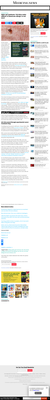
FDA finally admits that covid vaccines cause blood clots (40, 165)
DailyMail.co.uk (4, 235)
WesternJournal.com (5, 232)
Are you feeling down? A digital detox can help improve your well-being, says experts (41, 81)
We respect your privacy (18, 375)
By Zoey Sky (41, 65)
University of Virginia (18, 127)
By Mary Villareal (41, 78)
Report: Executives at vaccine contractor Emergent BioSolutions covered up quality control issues (41, 132)
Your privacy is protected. (5, 267)
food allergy (14, 251)
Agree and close (38, 393)
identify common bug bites (18, 184)
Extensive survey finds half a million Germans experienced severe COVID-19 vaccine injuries (41, 69)
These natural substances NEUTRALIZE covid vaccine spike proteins (41, 108)
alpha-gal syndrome (16, 249)
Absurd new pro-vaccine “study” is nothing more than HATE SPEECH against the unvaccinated (41, 114)
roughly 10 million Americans (5, 59)
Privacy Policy (25, 384)
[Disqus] (15, 318)
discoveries (26, 249)
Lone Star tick (20, 251)
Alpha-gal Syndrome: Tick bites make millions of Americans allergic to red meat (42, 57)
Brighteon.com (4, 237)
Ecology (3, 251)
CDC (22, 249)
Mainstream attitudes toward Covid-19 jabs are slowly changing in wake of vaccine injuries (42, 51)
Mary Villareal (11, 20)
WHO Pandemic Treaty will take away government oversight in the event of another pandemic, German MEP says (42, 75)
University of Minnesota (20, 65)
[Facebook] (15, 240)
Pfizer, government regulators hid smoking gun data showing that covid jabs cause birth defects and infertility (41, 152)
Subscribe (44, 398)
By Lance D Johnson (42, 142)
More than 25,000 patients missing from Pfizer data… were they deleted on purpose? (41, 146)
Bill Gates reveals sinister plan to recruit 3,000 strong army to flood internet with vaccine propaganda (41, 87)
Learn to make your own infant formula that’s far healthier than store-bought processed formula (41, 46)
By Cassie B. (41, 54)
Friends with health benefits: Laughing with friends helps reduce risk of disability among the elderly (42, 63)
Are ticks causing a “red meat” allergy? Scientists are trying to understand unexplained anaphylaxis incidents (15, 154)
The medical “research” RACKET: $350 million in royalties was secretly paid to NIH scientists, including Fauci (41, 94)
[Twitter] (15, 242)
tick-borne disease (9, 252)
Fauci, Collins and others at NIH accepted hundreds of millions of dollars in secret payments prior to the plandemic (42, 159)
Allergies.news (5, 181)
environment (8, 251)
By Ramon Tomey (41, 134)
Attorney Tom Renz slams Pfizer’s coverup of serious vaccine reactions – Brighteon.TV (41, 126)
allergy (9, 249)
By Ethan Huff (41, 48)
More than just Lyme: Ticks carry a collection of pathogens (14, 213)
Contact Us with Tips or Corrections (25, 380)
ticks (15, 252)
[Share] (15, 244)
